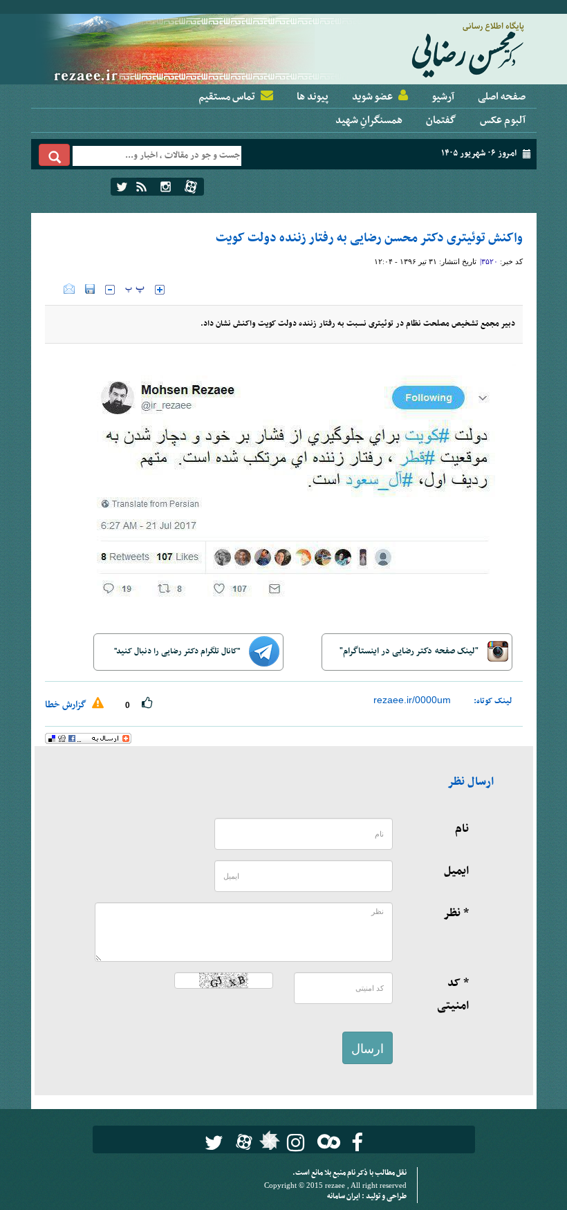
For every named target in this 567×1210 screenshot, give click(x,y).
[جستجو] (55, 155)
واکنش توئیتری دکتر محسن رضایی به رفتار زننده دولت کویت (369, 238)
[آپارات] (191, 187)
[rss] (141, 187)
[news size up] (160, 290)
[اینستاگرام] (165, 187)
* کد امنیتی (453, 995)
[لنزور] (268, 1144)
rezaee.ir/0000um (412, 699)
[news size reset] (135, 290)
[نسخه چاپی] (54, 289)
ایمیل (456, 871)
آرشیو (442, 97)
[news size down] (110, 290)
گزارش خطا (67, 705)
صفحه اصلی (502, 97)
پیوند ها (312, 97)
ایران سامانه (344, 1196)
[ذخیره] (90, 289)
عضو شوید (372, 97)
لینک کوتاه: (493, 701)
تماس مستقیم (226, 97)
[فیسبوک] (357, 1143)
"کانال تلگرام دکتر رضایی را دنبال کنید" (178, 651)
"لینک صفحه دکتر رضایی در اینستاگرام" (410, 651)
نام (462, 829)
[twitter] (122, 187)
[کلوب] (326, 1141)
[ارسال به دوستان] (69, 289)
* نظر (456, 913)
